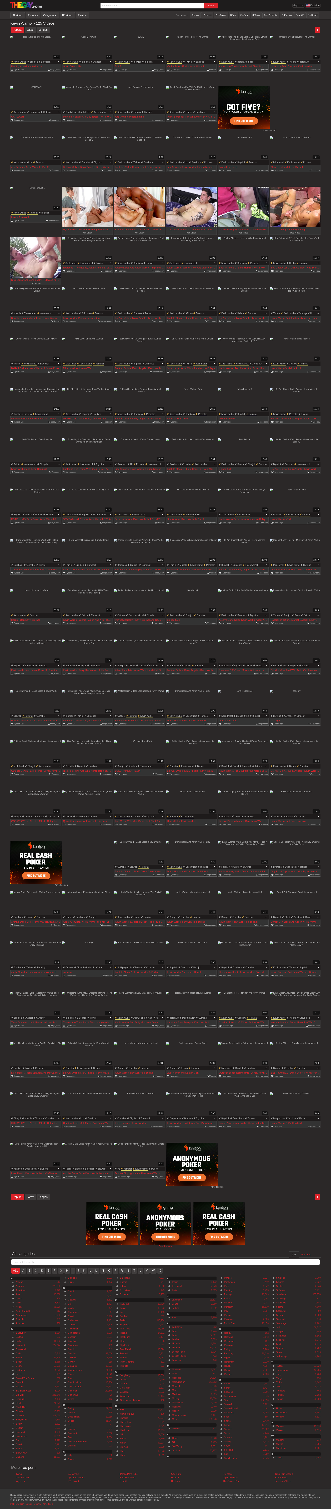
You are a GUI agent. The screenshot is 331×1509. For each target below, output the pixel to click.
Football (124, 1353)
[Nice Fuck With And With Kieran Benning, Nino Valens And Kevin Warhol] (87, 754)
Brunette (70, 766)
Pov (226, 1311)
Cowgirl (71, 1361)
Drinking (72, 1445)
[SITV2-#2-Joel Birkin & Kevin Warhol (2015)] (87, 503)
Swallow (280, 1348)
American (20, 1290)
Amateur (132, 766)
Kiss (174, 1317)
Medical (176, 1386)
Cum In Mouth (75, 1382)
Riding (227, 1349)
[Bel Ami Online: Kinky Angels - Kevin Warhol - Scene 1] (87, 150)
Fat (121, 1312)
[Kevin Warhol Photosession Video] (87, 301)
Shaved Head (231, 1408)
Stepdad (280, 1319)
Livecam (176, 1347)
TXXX (19, 1474)
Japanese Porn (230, 1477)
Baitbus (19, 1337)
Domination (73, 1433)
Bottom (19, 1428)
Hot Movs (228, 1474)
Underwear (281, 1412)
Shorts (227, 1421)
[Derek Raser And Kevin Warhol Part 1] (191, 704)
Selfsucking (230, 1396)
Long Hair (177, 1360)
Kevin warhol (20, 61)
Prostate (228, 1319)
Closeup (72, 1324)
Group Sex (125, 1396)
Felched (124, 1316)
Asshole (20, 1319)
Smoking (280, 1278)
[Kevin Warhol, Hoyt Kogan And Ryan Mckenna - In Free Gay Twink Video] (191, 1106)
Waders (280, 1440)
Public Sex (229, 1323)
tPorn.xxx (207, 15)
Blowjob (137, 61)
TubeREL (124, 1481)
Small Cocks (230, 1458)
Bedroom (20, 1370)
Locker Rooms (179, 1356)
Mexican (176, 1394)
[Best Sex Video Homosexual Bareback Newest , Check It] (139, 150)
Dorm (70, 1437)
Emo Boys (125, 1278)
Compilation (74, 1333)
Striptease (281, 1335)
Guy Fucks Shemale (130, 1400)
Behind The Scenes (26, 1378)
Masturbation (99, 514)
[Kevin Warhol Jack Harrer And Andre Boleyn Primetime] (243, 503)
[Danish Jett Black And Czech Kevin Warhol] (295, 905)
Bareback (46, 61)
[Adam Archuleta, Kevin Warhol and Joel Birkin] (139, 653)
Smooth (280, 1282)
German (124, 1383)
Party (226, 1286)
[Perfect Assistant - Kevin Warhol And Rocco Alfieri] (139, 603)
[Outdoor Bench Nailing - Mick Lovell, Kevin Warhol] (295, 553)
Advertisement (269, 130)
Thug (278, 1374)
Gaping (123, 1379)
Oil (173, 1442)
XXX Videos (281, 1477)
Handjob (82, 665)
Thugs (279, 1378)
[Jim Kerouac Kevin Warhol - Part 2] (35, 150)
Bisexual (20, 1399)
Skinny (227, 1441)
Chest (71, 1316)
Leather (175, 1339)
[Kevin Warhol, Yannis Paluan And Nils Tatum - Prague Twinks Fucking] (87, 603)
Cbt (69, 1304)
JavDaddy (313, 15)
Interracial (177, 1286)
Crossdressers (75, 1370)
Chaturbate (73, 1312)
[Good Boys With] (87, 50)
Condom (241, 1018)
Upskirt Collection (76, 1477)
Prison (227, 1315)
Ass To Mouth (23, 1311)
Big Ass (20, 1386)
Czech (71, 1399)
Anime (19, 1298)
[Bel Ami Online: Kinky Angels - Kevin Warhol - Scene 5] (139, 301)
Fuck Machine (127, 1361)
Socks (279, 1286)
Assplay (20, 1323)
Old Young (177, 1446)
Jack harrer (71, 263)
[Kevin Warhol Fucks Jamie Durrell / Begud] (87, 553)
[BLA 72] (139, 50)
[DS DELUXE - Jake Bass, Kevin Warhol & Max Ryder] (87, 402)
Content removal (33, 1504)
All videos (18, 15)
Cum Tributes (74, 1386)
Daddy (71, 1408)
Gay (294, 1254)
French (123, 1357)
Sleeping (228, 1450)
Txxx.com (56, 170)
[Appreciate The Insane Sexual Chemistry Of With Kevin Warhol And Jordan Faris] (243, 50)
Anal (285, 665)
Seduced (228, 1392)
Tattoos (86, 112)
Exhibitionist (126, 1290)
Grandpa (124, 1392)
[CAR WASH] (35, 100)
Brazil (19, 1440)
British (19, 1448)
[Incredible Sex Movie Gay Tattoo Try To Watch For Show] (87, 100)
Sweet (279, 1352)
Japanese (177, 1299)
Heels (123, 1438)
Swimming (281, 1356)
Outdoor (97, 61)
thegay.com (55, 70)
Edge (70, 1455)
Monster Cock (179, 1415)
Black (287, 917)
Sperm (279, 1306)
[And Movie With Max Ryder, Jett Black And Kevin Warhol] (139, 804)
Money (175, 1411)
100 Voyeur (73, 1474)
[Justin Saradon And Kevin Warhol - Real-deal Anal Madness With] (295, 955)
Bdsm (19, 1357)
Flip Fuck (124, 1345)
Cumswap (73, 1395)
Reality (227, 1333)
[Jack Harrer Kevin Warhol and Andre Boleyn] (191, 352)
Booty (19, 1423)
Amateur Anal (22, 1477)
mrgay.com (107, 70)
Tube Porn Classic (284, 1474)
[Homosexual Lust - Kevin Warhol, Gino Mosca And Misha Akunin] (243, 955)
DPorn (233, 15)
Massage (176, 1377)
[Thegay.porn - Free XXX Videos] (26, 7)
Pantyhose (229, 1282)
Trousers (280, 1390)
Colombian (73, 1328)
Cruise (71, 1374)
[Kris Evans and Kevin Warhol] (139, 1106)
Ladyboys (177, 1327)
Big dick (34, 61)
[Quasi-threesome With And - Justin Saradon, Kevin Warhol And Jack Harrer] (87, 804)
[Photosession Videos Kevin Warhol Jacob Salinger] (191, 553)
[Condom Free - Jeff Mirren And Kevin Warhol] (243, 1006)
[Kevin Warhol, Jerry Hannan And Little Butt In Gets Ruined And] (87, 653)
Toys (278, 1386)
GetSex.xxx (287, 15)
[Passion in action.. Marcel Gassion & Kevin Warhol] (295, 603)
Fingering (124, 1324)
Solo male (87, 313)
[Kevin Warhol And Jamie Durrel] (191, 955)
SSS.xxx (256, 15)
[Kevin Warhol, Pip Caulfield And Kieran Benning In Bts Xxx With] (243, 754)
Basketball (21, 1349)
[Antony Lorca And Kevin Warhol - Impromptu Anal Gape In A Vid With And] (139, 251)
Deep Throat (74, 1416)
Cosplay (72, 1341)
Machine (176, 1369)
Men (174, 1390)
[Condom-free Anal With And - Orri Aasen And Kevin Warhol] (295, 653)
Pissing (228, 1294)
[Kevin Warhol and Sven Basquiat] (35, 452)
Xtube (279, 1457)
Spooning (280, 1311)
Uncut (279, 1408)
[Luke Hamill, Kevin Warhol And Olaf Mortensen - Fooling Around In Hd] (35, 1157)
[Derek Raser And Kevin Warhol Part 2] (191, 855)
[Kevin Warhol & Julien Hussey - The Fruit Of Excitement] (139, 905)
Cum (70, 1378)
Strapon (280, 1331)
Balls (18, 1341)
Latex (175, 1331)
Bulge (71, 1282)
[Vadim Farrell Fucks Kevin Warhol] (191, 50)
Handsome (125, 1426)
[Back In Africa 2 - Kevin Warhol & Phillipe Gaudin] (139, 955)
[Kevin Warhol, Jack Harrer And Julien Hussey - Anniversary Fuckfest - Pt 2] (243, 352)
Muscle (17, 313)
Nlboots (176, 1428)
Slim (226, 1454)
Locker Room (178, 1351)
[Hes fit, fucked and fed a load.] (35, 50)
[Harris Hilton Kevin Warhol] (35, 603)
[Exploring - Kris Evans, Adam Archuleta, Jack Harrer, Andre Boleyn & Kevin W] (87, 251)
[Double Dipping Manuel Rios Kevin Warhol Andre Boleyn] (35, 301)
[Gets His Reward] (243, 704)
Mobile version (17, 1504)
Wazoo (279, 1444)
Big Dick (20, 1395)
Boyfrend (20, 1432)
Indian (175, 1282)
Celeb (71, 1308)
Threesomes (30, 313)
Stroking (280, 1340)
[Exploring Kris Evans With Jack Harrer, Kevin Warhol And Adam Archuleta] (87, 452)
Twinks (188, 61)
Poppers (228, 1302)
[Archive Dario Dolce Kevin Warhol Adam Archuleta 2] (87, 1157)
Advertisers (48, 1504)
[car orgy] (295, 704)
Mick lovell (278, 162)
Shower (228, 1429)
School (227, 1387)
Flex (122, 1341)
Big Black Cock (23, 1390)
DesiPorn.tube (271, 15)
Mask (175, 1373)
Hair (122, 1409)
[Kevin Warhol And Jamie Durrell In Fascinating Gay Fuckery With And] (35, 653)
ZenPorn (244, 15)
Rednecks (229, 1341)
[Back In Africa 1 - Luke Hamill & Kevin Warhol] (243, 251)
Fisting (123, 1333)
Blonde (240, 464)
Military (175, 1398)
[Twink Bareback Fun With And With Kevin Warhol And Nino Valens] (191, 100)
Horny (123, 1442)
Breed (19, 1444)
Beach (19, 1361)
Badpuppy (21, 1333)
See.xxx (195, 15)
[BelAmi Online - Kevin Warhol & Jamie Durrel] (35, 352)
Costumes (73, 1345)
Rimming (41, 967)
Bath (18, 1353)
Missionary (177, 1402)
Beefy (19, 1374)
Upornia (212, 70)
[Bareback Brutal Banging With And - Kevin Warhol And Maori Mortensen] (139, 553)
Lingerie (176, 1343)
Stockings (281, 1323)
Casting (72, 1299)
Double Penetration (77, 1441)
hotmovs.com (54, 221)
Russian (228, 1374)
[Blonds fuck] (243, 452)
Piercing (228, 1290)
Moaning (176, 1406)
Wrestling (280, 1448)
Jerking (293, 363)
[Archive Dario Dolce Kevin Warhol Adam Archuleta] (243, 603)
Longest (43, 29)
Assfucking (139, 1018)
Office (175, 1438)
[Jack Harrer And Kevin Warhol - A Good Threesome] (139, 503)
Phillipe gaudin (124, 967)
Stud (278, 1344)
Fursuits (124, 1366)
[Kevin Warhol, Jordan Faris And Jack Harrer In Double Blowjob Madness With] (191, 251)
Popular (17, 29)
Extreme (124, 1294)
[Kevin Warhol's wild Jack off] (295, 352)
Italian (175, 1290)
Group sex (35, 112)
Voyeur (279, 1430)
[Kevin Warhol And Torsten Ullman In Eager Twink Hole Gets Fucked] (295, 301)
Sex (252, 816)
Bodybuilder (22, 1419)
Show (227, 1425)
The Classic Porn (231, 1481)
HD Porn (175, 1481)
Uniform (280, 1416)
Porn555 (300, 15)
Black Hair (21, 1407)
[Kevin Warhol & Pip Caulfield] (295, 1106)
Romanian (229, 1361)
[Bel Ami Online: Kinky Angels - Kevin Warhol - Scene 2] (139, 402)
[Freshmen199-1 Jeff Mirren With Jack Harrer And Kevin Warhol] (243, 653)
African (189, 313)
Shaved (228, 1404)
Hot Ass (124, 1447)
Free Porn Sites (282, 1481)
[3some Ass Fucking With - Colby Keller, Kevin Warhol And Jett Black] (243, 1106)
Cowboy (72, 1357)
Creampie (72, 1366)
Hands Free (126, 1422)
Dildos (71, 1421)
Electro (71, 1459)
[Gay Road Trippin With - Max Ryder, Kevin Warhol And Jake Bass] (295, 855)
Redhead (228, 1337)
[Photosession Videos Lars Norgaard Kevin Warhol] (139, 704)
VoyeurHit (21, 1481)
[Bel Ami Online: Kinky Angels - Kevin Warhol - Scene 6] (191, 754)
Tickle (279, 1382)
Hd (251, 61)
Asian (19, 1306)
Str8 (278, 1327)
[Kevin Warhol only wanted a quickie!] (191, 905)
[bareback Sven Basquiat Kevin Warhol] (295, 50)
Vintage (303, 313)
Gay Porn (176, 1474)
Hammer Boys (127, 1414)
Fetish (85, 615)
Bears (297, 615)
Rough (227, 1366)
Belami (148, 313)
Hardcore (124, 1430)
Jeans (175, 1304)
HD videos (67, 15)
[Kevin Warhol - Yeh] (191, 402)
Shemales (229, 1412)
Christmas (73, 1320)
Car (69, 1295)
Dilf (69, 1425)
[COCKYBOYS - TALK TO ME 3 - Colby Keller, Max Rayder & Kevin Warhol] (35, 804)
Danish (71, 1412)
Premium (82, 15)
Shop (226, 1416)
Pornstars (33, 15)
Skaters (228, 1437)
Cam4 (71, 1291)
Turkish (280, 1395)
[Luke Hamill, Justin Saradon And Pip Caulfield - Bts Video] (35, 1056)
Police (227, 1298)
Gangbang (125, 1375)
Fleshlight (125, 1337)
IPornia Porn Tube (128, 1474)
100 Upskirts (74, 1481)
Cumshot (86, 162)
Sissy (227, 1433)
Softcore (280, 1290)
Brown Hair (21, 1452)
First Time (125, 1328)
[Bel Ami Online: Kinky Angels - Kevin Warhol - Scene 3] (243, 301)
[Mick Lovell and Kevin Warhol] (295, 150)
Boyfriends (21, 1436)
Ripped (227, 1357)
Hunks (292, 263)
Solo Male (281, 1294)
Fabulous (124, 1304)
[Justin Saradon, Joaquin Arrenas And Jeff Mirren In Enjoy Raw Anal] (35, 955)
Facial (276, 665)
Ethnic (123, 1286)
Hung (122, 1451)
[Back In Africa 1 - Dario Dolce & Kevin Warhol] (35, 704)
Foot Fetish (125, 1349)
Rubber (227, 1370)
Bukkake (72, 1278)
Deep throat (95, 665)
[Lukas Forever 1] (243, 150)
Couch (71, 1349)
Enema (123, 1282)
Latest (30, 29)
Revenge (228, 1345)
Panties (228, 1278)
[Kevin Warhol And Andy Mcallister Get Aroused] (139, 1006)
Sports (279, 1315)
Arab (18, 1302)
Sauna (227, 1383)
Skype (227, 1445)
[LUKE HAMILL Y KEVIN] (139, 754)
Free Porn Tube (127, 1477)
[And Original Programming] (139, 100)
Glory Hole (125, 1387)
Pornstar (40, 162)
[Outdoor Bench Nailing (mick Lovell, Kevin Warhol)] (243, 1056)
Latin (174, 1335)
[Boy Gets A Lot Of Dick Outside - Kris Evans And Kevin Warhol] (295, 251)
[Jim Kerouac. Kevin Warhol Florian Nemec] (191, 150)
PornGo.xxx (220, 15)
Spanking (280, 1302)
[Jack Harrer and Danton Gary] (191, 1056)
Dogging (72, 1429)
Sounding (280, 1298)
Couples (72, 1353)
